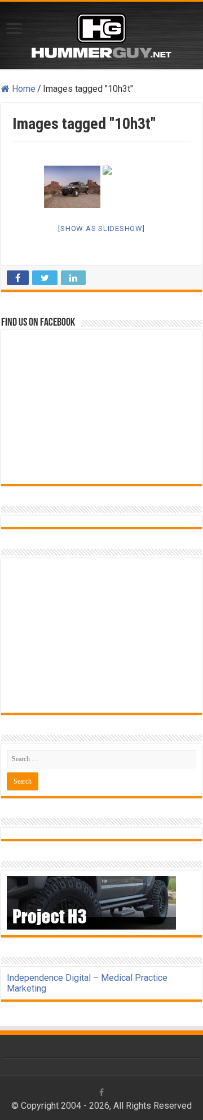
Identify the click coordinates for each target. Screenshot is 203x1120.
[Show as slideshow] (101, 228)
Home (23, 88)
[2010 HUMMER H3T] (72, 187)
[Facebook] (101, 1092)
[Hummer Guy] (101, 33)
